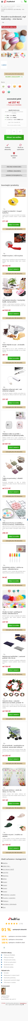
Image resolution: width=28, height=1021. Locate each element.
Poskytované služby (9, 960)
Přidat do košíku (14, 137)
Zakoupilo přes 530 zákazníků (14, 74)
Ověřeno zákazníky (14, 171)
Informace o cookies (10, 982)
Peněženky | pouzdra (7, 8)
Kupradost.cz (23, 1003)
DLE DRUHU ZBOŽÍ (9, 6)
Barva (3, 82)
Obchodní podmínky (10, 978)
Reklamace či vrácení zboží (11, 975)
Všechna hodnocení (14, 167)
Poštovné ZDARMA (9, 955)
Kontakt (6, 973)
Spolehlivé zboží (8, 964)
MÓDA (18, 6)
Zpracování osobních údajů (12, 980)
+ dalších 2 (3, 66)
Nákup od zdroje (9, 957)
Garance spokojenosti (14, 175)
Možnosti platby (8, 967)
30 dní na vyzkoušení (10, 962)
